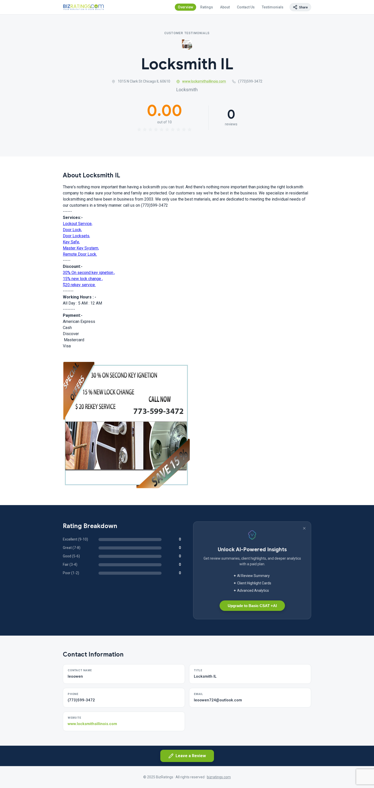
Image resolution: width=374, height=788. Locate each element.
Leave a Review (191, 755)
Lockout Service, (77, 223)
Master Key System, (81, 248)
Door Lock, (72, 229)
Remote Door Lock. (80, 254)
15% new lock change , (83, 278)
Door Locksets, (76, 235)
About (225, 7)
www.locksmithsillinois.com (204, 81)
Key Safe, (71, 242)
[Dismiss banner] (304, 528)
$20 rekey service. (79, 284)
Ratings (206, 7)
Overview (185, 7)
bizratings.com (219, 777)
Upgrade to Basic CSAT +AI (252, 605)
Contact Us (246, 7)
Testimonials (272, 7)
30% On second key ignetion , (89, 272)
